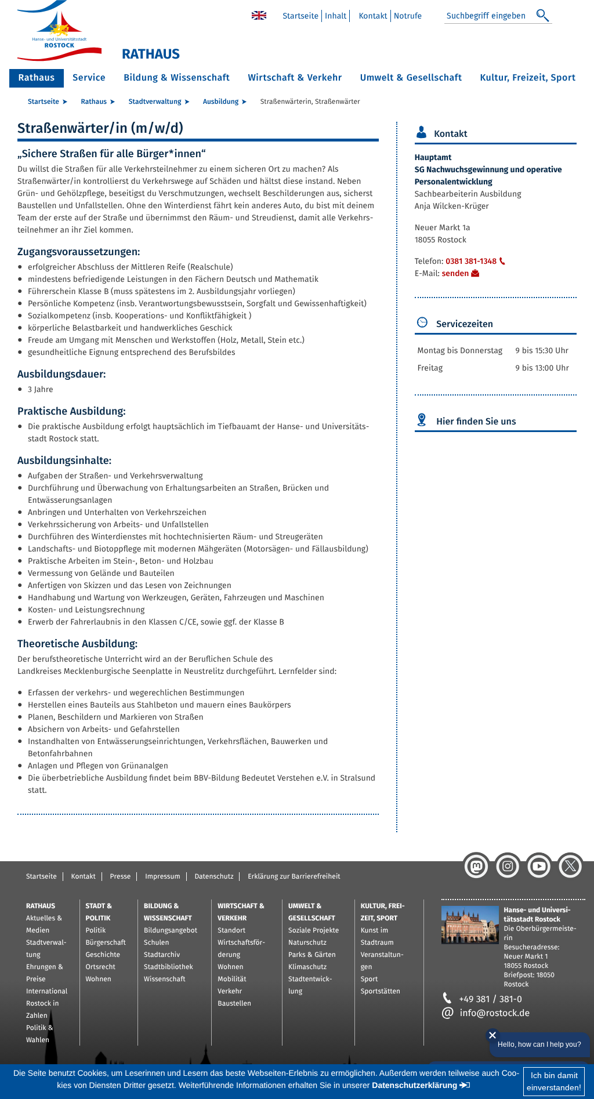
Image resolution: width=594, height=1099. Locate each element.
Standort (231, 931)
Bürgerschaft (106, 943)
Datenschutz (213, 877)
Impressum (162, 877)
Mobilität (232, 979)
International (46, 992)
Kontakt (372, 16)
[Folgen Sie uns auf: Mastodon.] (476, 866)
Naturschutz (307, 943)
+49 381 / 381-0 (490, 999)
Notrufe (408, 16)
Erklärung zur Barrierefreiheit (294, 877)
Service (89, 78)
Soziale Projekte (313, 931)
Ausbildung (220, 102)
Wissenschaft (164, 979)
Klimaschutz (307, 967)
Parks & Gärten (312, 955)
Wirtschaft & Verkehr (295, 78)
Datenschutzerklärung (414, 1085)
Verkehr (230, 992)
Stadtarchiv (162, 955)
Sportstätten (380, 992)
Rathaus (37, 78)
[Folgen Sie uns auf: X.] (570, 866)
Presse (120, 877)
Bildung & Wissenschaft (177, 78)
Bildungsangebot (170, 931)
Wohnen (98, 979)
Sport (369, 979)
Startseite (300, 16)
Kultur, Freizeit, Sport (528, 78)
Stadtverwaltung (155, 102)
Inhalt (335, 16)
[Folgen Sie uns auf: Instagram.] (507, 866)
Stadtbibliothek (168, 967)
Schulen (156, 943)
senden (455, 273)
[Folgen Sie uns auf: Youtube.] (538, 866)
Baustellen (234, 1004)
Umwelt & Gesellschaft (411, 78)
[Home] (259, 15)
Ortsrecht (100, 967)
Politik (96, 931)
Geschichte (103, 955)
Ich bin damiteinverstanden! (554, 1081)
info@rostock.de (495, 1013)
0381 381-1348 (471, 261)
